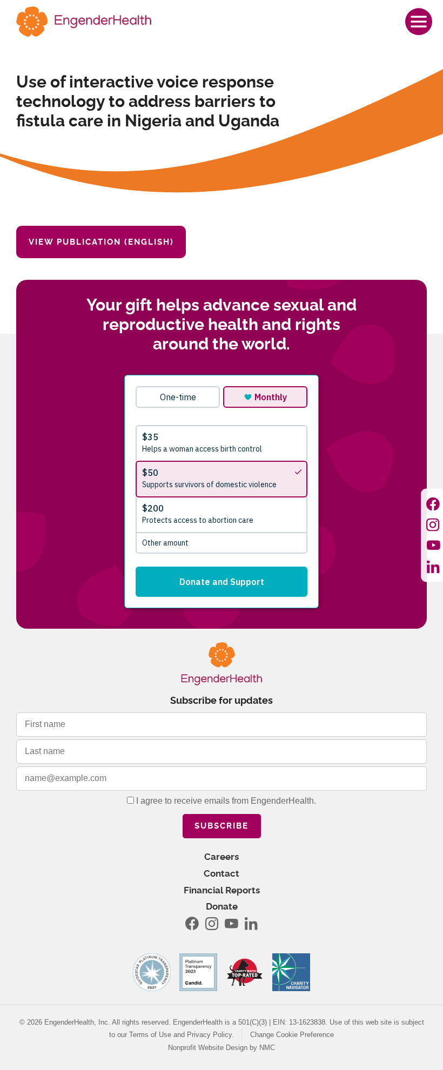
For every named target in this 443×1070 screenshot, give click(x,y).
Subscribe (221, 826)
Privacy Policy (209, 1035)
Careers (221, 857)
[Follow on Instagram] (433, 524)
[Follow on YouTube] (433, 545)
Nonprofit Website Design (207, 1048)
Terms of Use (150, 1035)
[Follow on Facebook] (433, 503)
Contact (221, 873)
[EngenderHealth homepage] (83, 21)
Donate (222, 906)
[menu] (418, 21)
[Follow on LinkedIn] (433, 566)
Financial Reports (222, 890)
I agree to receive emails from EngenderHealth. (225, 800)
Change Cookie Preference (292, 1035)
